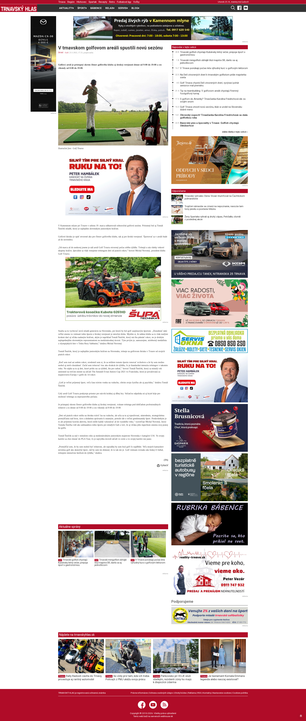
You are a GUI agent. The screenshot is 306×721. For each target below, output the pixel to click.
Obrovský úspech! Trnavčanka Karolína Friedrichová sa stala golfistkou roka (214, 116)
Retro (112, 1)
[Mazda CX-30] (43, 64)
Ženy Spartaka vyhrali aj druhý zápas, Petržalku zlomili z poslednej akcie (212, 218)
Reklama (192, 693)
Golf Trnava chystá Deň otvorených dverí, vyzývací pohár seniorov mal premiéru (209, 84)
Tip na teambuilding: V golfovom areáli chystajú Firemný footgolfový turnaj (209, 92)
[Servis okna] (209, 341)
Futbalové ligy (124, 1)
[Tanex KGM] (209, 254)
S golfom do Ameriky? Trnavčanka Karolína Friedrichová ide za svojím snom (212, 100)
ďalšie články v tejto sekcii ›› (235, 132)
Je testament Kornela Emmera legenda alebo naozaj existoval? (222, 677)
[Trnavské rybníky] (153, 28)
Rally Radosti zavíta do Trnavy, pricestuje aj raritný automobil (80, 677)
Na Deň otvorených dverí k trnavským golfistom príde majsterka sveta (213, 76)
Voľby (136, 1)
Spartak (93, 1)
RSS (199, 693)
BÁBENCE (96, 8)
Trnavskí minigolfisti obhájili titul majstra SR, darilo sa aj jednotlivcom (111, 562)
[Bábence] (209, 524)
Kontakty (207, 693)
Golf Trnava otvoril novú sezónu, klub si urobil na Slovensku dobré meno (211, 108)
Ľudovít (245, 1)
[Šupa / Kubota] (113, 289)
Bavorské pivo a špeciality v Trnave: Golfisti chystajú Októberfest (209, 124)
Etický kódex (181, 693)
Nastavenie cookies (222, 693)
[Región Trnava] (209, 477)
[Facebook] (239, 7)
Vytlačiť (164, 465)
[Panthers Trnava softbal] (209, 615)
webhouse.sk (166, 716)
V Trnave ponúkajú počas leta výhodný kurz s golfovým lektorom (148, 561)
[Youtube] (246, 7)
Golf (66, 53)
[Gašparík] (209, 428)
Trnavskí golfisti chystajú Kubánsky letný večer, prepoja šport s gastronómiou (73, 562)
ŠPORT (60, 53)
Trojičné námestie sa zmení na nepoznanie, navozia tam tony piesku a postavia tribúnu (214, 207)
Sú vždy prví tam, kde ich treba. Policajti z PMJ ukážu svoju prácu (128, 677)
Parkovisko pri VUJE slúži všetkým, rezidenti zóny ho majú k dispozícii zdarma (172, 679)
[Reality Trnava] (209, 571)
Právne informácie (139, 693)
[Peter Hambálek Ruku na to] (113, 183)
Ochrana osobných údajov (161, 693)
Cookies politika (240, 693)
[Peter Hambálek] (209, 378)
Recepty (103, 1)
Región (71, 1)
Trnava (61, 1)
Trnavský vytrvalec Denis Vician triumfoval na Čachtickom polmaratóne (215, 197)
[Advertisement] (85, 494)
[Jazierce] (209, 160)
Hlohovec (82, 1)
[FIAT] (209, 303)
